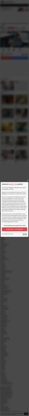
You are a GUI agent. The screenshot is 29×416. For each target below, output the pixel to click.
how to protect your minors (7, 234)
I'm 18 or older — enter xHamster (14, 229)
